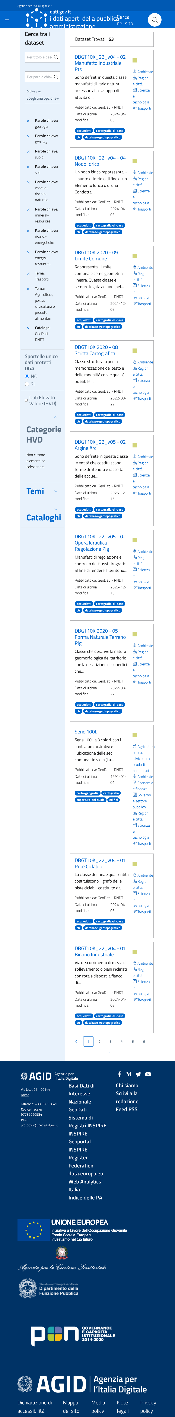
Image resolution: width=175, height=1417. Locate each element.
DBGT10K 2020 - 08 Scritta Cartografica (96, 350)
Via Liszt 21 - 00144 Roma (35, 1092)
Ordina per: (34, 91)
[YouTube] (148, 1073)
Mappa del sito (71, 1406)
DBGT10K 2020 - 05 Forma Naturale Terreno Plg (100, 637)
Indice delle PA (85, 1198)
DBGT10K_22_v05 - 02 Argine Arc (100, 445)
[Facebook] (119, 1073)
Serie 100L (86, 731)
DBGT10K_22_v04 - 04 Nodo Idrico (100, 161)
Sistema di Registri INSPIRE (87, 1122)
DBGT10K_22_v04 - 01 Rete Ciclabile (100, 863)
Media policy (98, 1406)
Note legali (123, 1406)
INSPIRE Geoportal (80, 1138)
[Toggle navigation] (7, 19)
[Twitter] (138, 1073)
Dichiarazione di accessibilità (35, 1406)
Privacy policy (148, 1406)
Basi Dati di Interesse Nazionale (82, 1094)
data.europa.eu (86, 1173)
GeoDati (78, 1110)
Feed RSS (127, 1109)
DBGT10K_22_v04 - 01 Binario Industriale (100, 951)
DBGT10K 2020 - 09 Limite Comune (96, 255)
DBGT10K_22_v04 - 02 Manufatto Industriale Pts (100, 63)
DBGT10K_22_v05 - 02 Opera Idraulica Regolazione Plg (100, 543)
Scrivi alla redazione (127, 1097)
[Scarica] (135, 60)
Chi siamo (127, 1085)
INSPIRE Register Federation (81, 1158)
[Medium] (128, 1073)
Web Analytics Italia (85, 1186)
